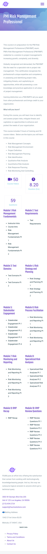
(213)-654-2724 (8, 504)
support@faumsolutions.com (14, 507)
